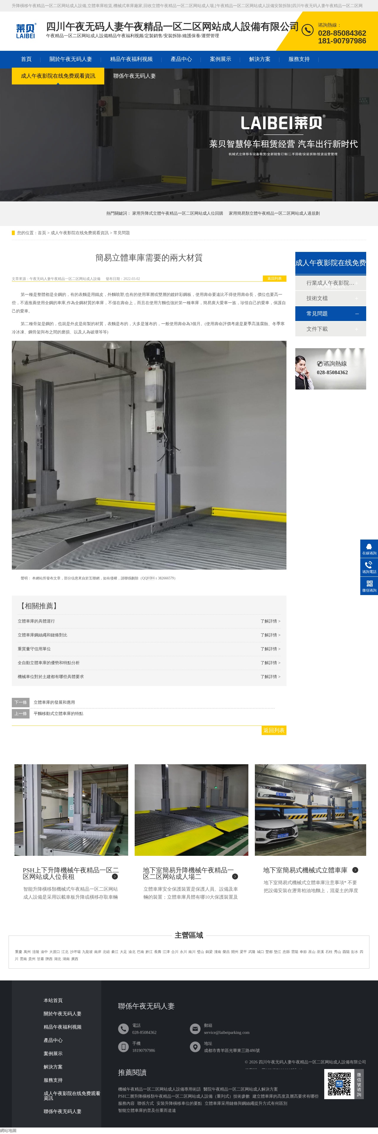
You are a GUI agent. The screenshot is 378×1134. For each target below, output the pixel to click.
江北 (65, 952)
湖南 (66, 959)
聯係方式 (145, 1103)
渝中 (44, 952)
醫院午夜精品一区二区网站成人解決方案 (240, 1089)
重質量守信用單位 (34, 649)
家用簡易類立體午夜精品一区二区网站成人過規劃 (274, 213)
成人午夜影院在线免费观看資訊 (58, 76)
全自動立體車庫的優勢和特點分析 (49, 663)
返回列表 (275, 278)
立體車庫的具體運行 (36, 621)
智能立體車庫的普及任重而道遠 (147, 1110)
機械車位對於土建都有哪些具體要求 (51, 676)
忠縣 (286, 952)
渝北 (132, 952)
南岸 (97, 952)
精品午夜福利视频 (131, 59)
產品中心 (181, 59)
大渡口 (54, 952)
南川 (191, 952)
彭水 (354, 952)
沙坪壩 (75, 952)
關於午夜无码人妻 (71, 59)
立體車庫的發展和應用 (54, 702)
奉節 (303, 952)
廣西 (74, 959)
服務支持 (299, 59)
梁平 (243, 952)
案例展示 (220, 59)
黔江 (149, 952)
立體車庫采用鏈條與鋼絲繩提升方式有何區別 (246, 1103)
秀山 (337, 952)
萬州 (27, 952)
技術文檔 (317, 298)
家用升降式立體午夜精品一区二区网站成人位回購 (177, 213)
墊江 (277, 952)
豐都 (269, 952)
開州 (234, 952)
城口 (260, 952)
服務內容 (126, 1103)
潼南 (217, 952)
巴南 (140, 952)
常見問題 (121, 233)
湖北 (57, 959)
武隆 (251, 952)
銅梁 (209, 952)
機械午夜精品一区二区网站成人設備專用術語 (159, 1089)
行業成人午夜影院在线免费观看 (330, 283)
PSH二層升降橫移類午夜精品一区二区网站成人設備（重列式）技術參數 (184, 1096)
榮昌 (226, 952)
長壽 (157, 952)
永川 (183, 952)
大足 (123, 952)
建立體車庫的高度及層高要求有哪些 (285, 1096)
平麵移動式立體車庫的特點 (58, 713)
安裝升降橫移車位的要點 (179, 1103)
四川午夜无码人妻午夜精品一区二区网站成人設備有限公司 (312, 1062)
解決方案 (260, 59)
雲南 (23, 959)
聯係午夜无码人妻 (134, 76)
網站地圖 (8, 1130)
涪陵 (35, 952)
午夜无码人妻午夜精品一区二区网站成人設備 (65, 279)
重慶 (18, 952)
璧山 (200, 952)
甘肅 (40, 959)
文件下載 (317, 329)
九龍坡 (87, 952)
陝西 (49, 959)
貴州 (31, 959)
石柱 (329, 952)
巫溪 (320, 952)
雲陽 (294, 952)
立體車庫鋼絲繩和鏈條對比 (42, 635)
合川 (174, 952)
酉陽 (346, 952)
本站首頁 (53, 1000)
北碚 (106, 952)
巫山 (311, 952)
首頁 (26, 59)
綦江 (114, 952)
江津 (166, 952)
